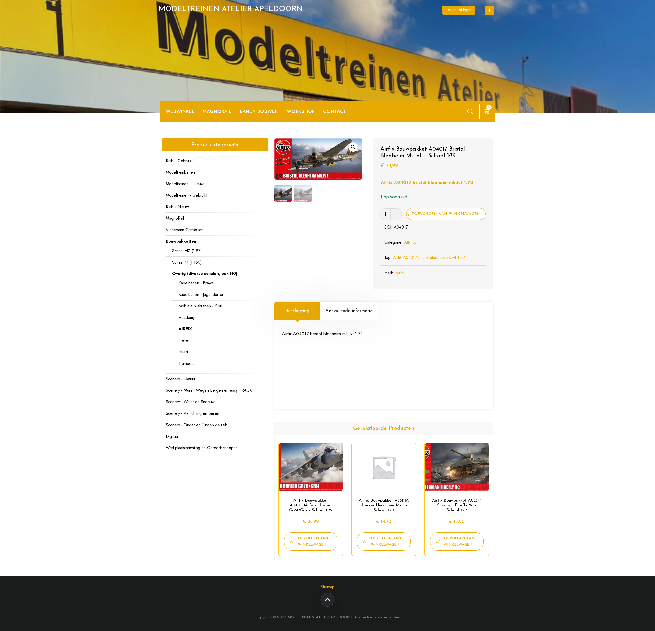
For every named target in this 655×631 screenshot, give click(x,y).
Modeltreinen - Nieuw (185, 184)
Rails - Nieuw (177, 207)
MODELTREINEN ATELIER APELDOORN (231, 9)
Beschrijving (297, 311)
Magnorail (217, 111)
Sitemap (327, 587)
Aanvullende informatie (349, 311)
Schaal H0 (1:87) (187, 251)
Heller (184, 340)
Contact (334, 111)
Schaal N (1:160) (187, 262)
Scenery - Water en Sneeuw (190, 402)
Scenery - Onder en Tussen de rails (197, 425)
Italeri (183, 352)
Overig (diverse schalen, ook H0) (204, 273)
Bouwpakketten (181, 241)
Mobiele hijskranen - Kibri (200, 306)
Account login (459, 10)
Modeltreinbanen (180, 172)
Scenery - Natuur (180, 379)
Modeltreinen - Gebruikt (186, 195)
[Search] (470, 111)
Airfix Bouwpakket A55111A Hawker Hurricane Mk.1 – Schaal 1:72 (384, 505)
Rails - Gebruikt (179, 161)
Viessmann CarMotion (184, 230)
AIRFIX (410, 242)
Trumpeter (187, 363)
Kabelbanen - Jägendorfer (201, 294)
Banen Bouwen (259, 111)
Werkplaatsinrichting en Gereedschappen (202, 448)
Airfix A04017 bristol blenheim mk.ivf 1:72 (427, 182)
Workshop (301, 111)
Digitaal (172, 436)
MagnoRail (175, 218)
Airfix (400, 273)
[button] (353, 147)
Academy (187, 317)
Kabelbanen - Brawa (196, 283)
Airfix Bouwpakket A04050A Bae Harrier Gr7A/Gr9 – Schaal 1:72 (310, 505)
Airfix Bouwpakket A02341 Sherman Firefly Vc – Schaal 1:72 (456, 505)
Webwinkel (180, 111)
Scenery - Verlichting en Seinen (193, 413)
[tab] (297, 311)
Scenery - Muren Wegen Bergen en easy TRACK (209, 390)
